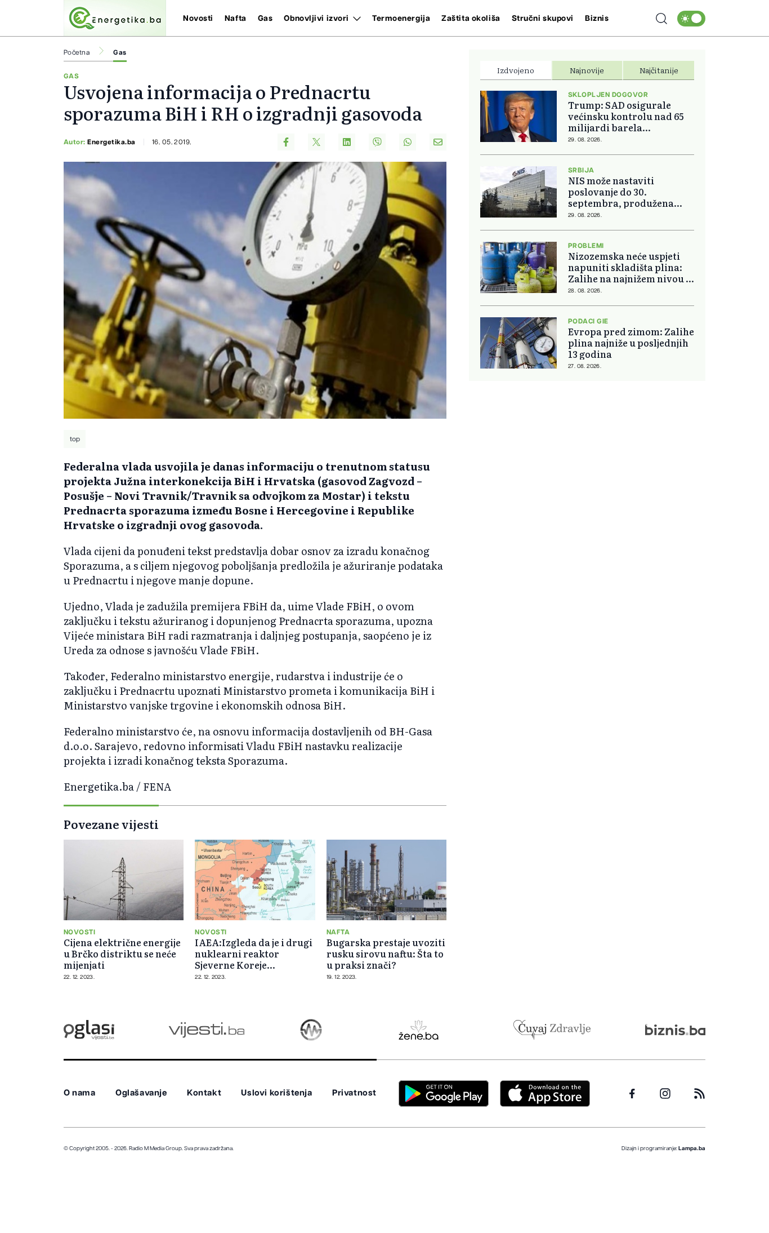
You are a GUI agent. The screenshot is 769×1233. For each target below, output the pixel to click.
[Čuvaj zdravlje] (552, 1030)
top (75, 439)
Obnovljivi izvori (316, 19)
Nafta (236, 19)
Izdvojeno (515, 70)
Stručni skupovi (543, 19)
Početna (77, 52)
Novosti (198, 19)
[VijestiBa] (206, 1030)
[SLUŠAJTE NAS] (311, 1030)
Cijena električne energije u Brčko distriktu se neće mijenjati (122, 953)
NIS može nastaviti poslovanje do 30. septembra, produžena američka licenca (621, 192)
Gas (265, 19)
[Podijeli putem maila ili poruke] (438, 142)
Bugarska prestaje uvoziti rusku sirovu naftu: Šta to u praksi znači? (386, 953)
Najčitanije (659, 70)
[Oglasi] (89, 1030)
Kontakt (204, 1093)
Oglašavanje (141, 1093)
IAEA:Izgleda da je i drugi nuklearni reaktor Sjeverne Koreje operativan (253, 953)
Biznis (597, 19)
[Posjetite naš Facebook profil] (632, 1094)
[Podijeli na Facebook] (286, 142)
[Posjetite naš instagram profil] (665, 1093)
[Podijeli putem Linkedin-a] (346, 142)
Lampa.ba (691, 1148)
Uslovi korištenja (276, 1093)
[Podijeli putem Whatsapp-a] (407, 142)
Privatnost (354, 1093)
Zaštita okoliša (470, 19)
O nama (80, 1093)
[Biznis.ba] (675, 1029)
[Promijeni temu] (691, 18)
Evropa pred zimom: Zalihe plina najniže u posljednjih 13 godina (631, 343)
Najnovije (587, 70)
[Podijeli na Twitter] (316, 142)
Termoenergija (401, 19)
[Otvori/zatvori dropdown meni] (355, 19)
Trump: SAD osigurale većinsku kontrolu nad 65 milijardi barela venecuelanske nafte (625, 116)
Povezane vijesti (111, 823)
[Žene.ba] (418, 1030)
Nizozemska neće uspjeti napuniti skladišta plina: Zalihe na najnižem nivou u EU (630, 267)
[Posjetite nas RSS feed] (699, 1093)
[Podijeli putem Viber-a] (377, 142)
